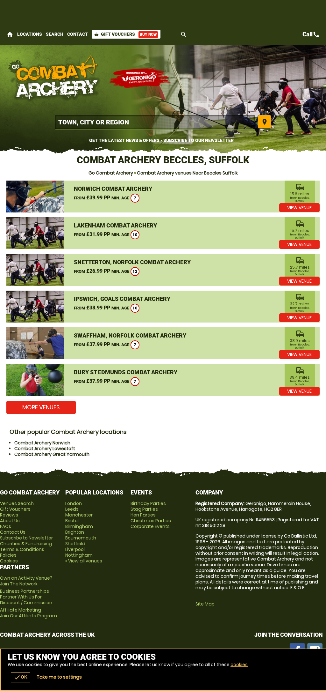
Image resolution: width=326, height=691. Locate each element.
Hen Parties (143, 515)
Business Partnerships (26, 597)
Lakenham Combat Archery (115, 225)
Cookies (9, 561)
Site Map (205, 604)
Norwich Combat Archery (113, 188)
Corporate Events (150, 526)
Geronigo (140, 78)
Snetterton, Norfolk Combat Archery (132, 262)
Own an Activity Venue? (26, 581)
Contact (77, 34)
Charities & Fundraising (26, 543)
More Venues (41, 407)
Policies (8, 555)
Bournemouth (80, 538)
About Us (10, 520)
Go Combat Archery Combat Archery (54, 78)
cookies (239, 664)
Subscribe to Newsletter (26, 538)
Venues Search (17, 503)
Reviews (9, 515)
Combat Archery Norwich (42, 443)
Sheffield (75, 543)
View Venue (299, 207)
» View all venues (83, 561)
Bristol (72, 520)
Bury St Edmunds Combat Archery (125, 372)
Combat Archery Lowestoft (44, 448)
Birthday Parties (148, 503)
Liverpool (75, 549)
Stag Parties (144, 509)
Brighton (74, 532)
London (73, 503)
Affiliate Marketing (28, 613)
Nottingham (79, 555)
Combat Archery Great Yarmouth (51, 454)
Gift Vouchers (125, 34)
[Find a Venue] (155, 122)
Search (54, 34)
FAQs (5, 526)
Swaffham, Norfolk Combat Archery (130, 335)
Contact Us (12, 532)
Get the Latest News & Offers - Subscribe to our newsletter (161, 140)
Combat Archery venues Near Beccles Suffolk (187, 173)
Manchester (79, 515)
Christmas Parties (151, 520)
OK (20, 677)
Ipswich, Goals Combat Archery (122, 298)
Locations (29, 34)
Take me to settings (59, 677)
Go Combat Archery (111, 173)
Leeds (72, 509)
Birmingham (79, 526)
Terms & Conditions (22, 549)
